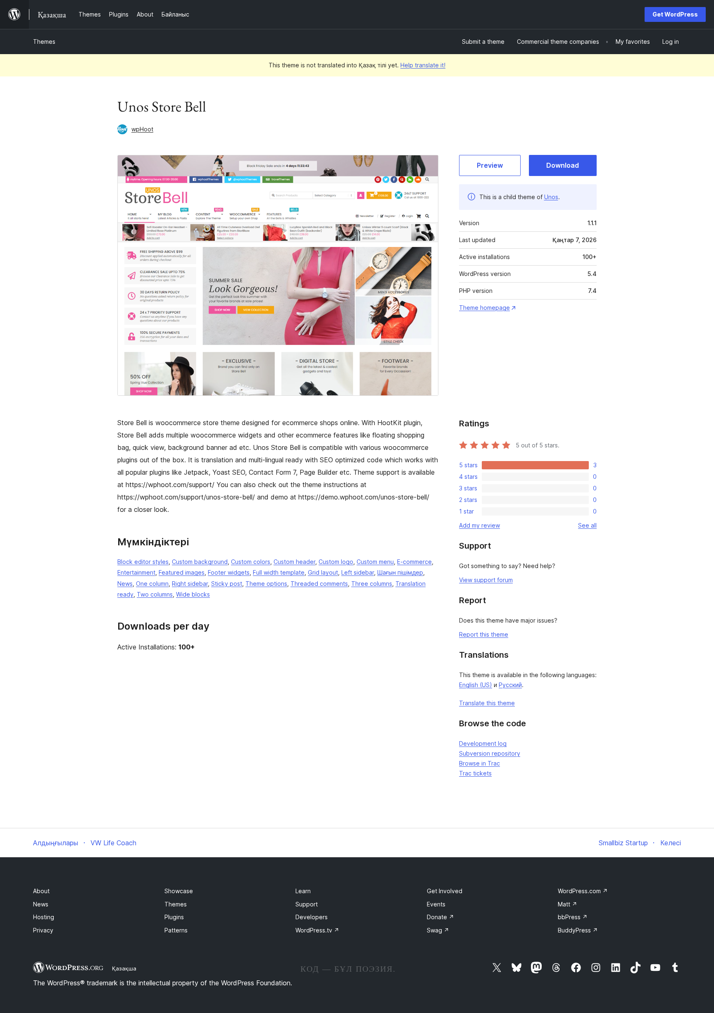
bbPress (573, 916)
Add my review (479, 525)
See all (587, 525)
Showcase (178, 890)
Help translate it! (422, 65)
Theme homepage (484, 307)
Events (436, 904)
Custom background (200, 561)
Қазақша (124, 968)
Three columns (371, 583)
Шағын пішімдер (400, 572)
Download (562, 165)
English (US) (475, 684)
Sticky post (226, 583)
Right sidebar (190, 583)
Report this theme (483, 634)
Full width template (279, 572)
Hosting (43, 916)
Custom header (294, 561)
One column (152, 583)
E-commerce (414, 561)
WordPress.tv (317, 930)
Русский (510, 684)
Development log (483, 743)
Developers (311, 916)
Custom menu (375, 561)
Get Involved (444, 890)
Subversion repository (489, 753)
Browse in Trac (479, 763)
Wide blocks (193, 594)
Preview (490, 165)
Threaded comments (319, 583)
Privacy (43, 930)
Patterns (176, 930)
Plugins (174, 916)
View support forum (486, 579)
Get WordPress (675, 14)
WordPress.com (583, 890)
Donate (440, 916)
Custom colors (250, 561)
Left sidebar (357, 572)
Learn (303, 890)
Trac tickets (475, 773)
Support (306, 904)
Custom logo (336, 561)
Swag (438, 930)
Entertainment (136, 572)
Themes (44, 41)
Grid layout (323, 572)
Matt (567, 904)
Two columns (155, 594)
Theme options (266, 583)
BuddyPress (578, 930)
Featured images (182, 572)
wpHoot (142, 129)
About (41, 890)
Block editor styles (143, 561)
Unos (551, 196)
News (125, 583)
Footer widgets (229, 572)
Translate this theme (487, 702)
